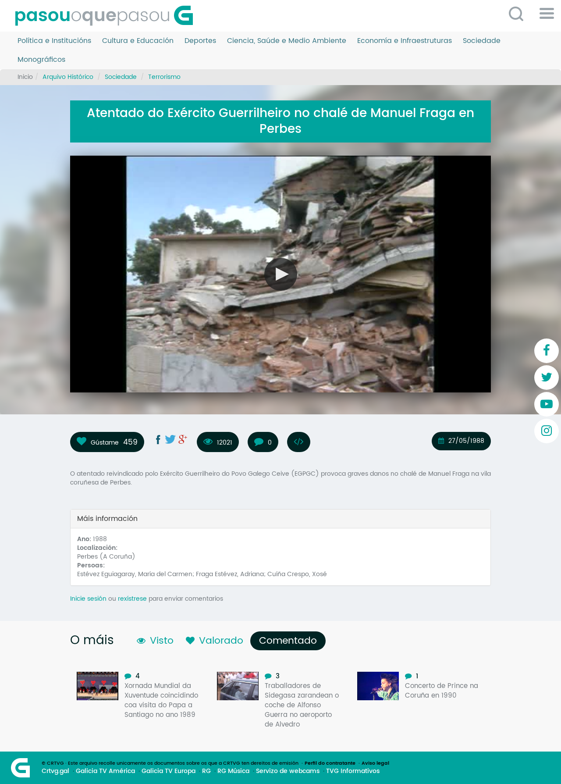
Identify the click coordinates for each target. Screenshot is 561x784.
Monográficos (41, 60)
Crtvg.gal (55, 771)
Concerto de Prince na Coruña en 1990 (441, 691)
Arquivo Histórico (68, 77)
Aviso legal (375, 763)
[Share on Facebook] (158, 439)
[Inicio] (107, 16)
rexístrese (132, 599)
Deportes (200, 41)
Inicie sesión (88, 599)
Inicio (25, 77)
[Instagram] (546, 431)
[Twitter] (546, 377)
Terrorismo (164, 77)
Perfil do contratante (330, 763)
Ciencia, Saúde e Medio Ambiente (286, 41)
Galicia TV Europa (168, 771)
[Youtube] (546, 404)
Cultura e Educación (138, 41)
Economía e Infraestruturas (404, 41)
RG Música (233, 771)
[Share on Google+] (183, 439)
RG (206, 771)
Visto (162, 641)
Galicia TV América (105, 771)
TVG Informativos (353, 771)
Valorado (221, 641)
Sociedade (482, 41)
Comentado (290, 641)
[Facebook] (546, 351)
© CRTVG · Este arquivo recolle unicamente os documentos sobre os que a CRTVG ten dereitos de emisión (170, 763)
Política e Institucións (54, 41)
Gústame (105, 442)
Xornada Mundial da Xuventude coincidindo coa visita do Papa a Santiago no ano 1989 (161, 700)
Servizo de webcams (288, 771)
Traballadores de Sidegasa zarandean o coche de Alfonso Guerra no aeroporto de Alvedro (302, 705)
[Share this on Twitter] (170, 439)
